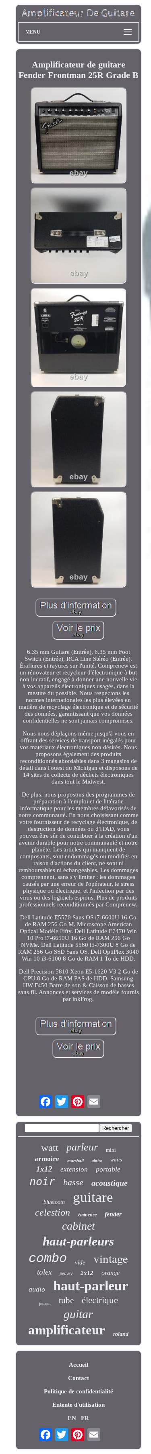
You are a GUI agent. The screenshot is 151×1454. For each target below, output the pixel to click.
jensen (45, 1303)
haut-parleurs (78, 1241)
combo (48, 1258)
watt (49, 1147)
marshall (75, 1160)
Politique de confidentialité (78, 1391)
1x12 (44, 1169)
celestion (52, 1212)
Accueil (78, 1364)
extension (74, 1169)
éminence (87, 1215)
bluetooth (54, 1202)
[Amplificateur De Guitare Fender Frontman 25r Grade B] (78, 136)
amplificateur (66, 1330)
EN (72, 1418)
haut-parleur (90, 1285)
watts (116, 1160)
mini (111, 1150)
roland (120, 1334)
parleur (82, 1147)
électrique (100, 1300)
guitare (93, 1197)
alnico (97, 1161)
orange (110, 1272)
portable (108, 1169)
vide (80, 1262)
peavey (66, 1273)
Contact (78, 1378)
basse (73, 1182)
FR (85, 1418)
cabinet (78, 1226)
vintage (110, 1258)
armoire (47, 1159)
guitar (78, 1314)
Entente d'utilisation (78, 1404)
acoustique (109, 1182)
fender (113, 1214)
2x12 (87, 1273)
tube (66, 1300)
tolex (44, 1272)
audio (37, 1289)
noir (42, 1181)
